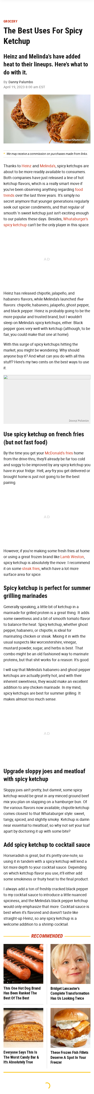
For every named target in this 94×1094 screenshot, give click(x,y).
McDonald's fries (59, 453)
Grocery (10, 21)
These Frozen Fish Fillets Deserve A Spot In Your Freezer (69, 1057)
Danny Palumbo (21, 82)
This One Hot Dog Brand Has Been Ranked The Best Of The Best (22, 993)
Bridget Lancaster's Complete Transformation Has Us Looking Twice (69, 993)
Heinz (26, 166)
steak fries (31, 568)
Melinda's (48, 166)
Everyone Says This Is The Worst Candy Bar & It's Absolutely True (21, 1057)
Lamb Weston (72, 556)
